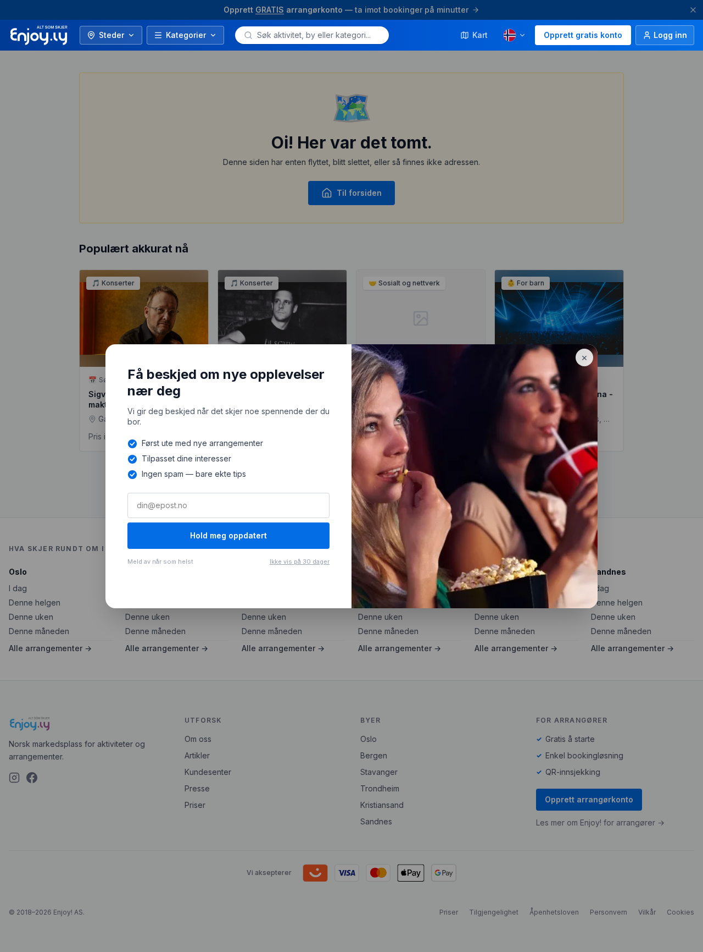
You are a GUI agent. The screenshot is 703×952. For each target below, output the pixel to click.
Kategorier (186, 35)
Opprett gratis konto (583, 35)
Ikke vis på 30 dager (300, 561)
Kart (480, 35)
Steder (111, 35)
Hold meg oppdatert (228, 535)
